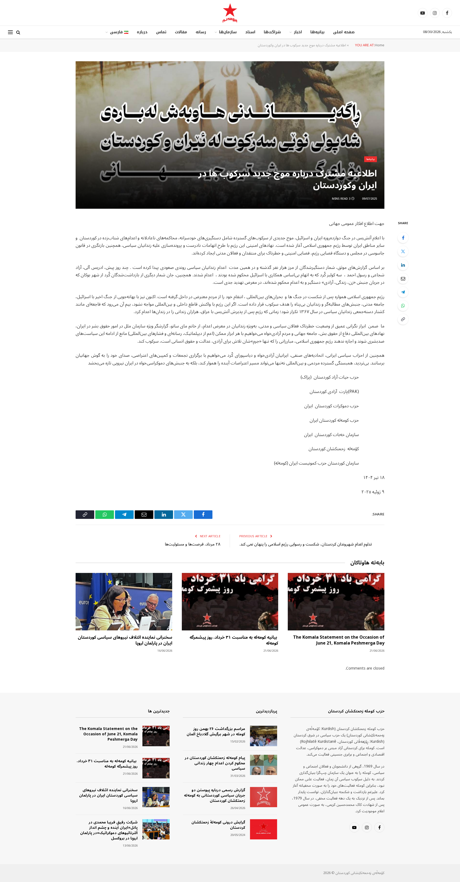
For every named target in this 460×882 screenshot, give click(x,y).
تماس (161, 32)
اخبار (298, 32)
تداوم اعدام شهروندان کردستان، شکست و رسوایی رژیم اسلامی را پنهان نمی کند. (305, 544)
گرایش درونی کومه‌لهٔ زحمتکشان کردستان (218, 825)
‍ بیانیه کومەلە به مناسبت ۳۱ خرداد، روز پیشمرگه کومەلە (234, 640)
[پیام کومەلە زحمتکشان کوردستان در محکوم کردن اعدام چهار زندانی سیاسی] (263, 765)
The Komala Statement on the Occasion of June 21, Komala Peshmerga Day (338, 640)
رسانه (201, 32)
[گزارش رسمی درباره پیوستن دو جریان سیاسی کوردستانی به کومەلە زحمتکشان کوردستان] (263, 797)
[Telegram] (403, 292)
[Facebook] (403, 237)
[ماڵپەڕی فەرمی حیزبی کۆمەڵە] (230, 13)
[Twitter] (403, 251)
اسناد (250, 32)
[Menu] (10, 32)
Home (379, 45)
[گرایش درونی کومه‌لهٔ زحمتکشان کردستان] (263, 829)
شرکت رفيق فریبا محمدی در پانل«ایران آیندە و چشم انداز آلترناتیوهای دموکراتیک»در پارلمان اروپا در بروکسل (109, 830)
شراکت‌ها (272, 32)
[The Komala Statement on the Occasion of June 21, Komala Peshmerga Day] (336, 601)
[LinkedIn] (403, 265)
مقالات (181, 32)
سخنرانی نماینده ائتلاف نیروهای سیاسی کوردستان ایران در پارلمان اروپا (125, 640)
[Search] (18, 32)
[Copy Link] (403, 319)
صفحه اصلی (344, 32)
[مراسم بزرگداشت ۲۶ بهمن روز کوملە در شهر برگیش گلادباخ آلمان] (263, 736)
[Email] (403, 278)
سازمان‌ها (228, 32)
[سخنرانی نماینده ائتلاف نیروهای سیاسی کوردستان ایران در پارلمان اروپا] (124, 601)
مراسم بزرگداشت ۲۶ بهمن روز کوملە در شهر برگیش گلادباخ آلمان (216, 731)
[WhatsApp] (403, 305)
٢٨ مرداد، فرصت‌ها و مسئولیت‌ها (192, 544)
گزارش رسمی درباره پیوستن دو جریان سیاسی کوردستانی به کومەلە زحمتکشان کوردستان (214, 795)
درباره (142, 32)
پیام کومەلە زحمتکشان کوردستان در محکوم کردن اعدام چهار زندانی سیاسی (215, 763)
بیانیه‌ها (317, 32)
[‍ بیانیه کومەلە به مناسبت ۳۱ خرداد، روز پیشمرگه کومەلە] (230, 601)
